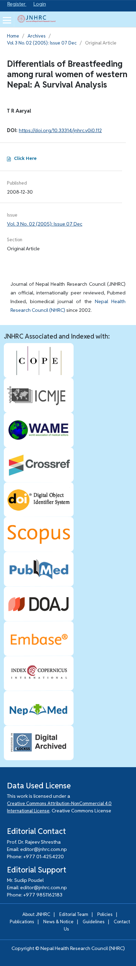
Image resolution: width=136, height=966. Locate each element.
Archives (37, 36)
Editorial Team (73, 914)
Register (17, 4)
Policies (105, 914)
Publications (22, 922)
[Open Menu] (7, 20)
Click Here (25, 158)
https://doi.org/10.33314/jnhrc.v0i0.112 (60, 130)
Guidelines (94, 922)
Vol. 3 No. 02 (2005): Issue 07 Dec (42, 43)
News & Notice (58, 922)
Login (39, 4)
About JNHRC (36, 914)
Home (13, 36)
